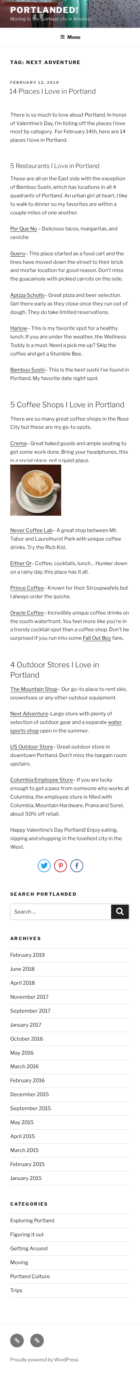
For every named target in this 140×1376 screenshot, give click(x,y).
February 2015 (27, 1164)
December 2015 (29, 1094)
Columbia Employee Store (41, 780)
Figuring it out (27, 1234)
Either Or (20, 563)
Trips (16, 1290)
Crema (18, 443)
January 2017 (25, 1025)
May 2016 (22, 1053)
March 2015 (24, 1150)
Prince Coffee (27, 588)
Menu (73, 37)
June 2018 (22, 969)
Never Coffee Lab (31, 530)
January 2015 (26, 1178)
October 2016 (26, 1039)
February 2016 (27, 1080)
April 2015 (22, 1136)
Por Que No (23, 229)
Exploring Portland (32, 1221)
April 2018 (22, 983)
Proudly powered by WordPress (44, 1359)
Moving (19, 1262)
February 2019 (27, 955)
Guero (17, 254)
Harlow (18, 328)
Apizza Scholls (27, 295)
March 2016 (24, 1066)
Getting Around (29, 1248)
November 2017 (29, 997)
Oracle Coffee (27, 613)
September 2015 (30, 1108)
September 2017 (30, 1011)
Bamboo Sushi (27, 370)
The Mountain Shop (33, 689)
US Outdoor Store (31, 747)
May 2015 (22, 1122)
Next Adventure (29, 714)
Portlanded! (44, 10)
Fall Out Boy (97, 638)
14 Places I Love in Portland (53, 91)
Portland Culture (30, 1276)
